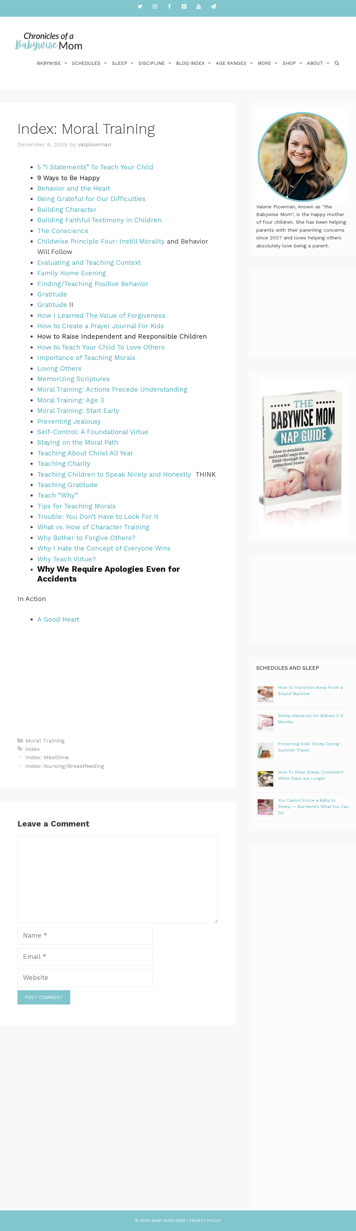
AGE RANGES (231, 63)
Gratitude (52, 294)
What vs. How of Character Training (93, 527)
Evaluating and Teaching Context (89, 263)
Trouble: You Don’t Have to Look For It (98, 517)
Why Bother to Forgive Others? (86, 538)
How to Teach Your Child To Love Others (101, 347)
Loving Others (59, 368)
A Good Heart (58, 619)
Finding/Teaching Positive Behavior (92, 284)
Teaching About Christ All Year (85, 453)
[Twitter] (140, 7)
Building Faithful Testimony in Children (99, 220)
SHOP (289, 63)
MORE (264, 63)
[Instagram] (155, 7)
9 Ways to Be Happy (68, 178)
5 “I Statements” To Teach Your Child (95, 167)
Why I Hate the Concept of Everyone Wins (104, 548)
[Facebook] (169, 7)
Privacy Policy (205, 1220)
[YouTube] (198, 7)
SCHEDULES (86, 63)
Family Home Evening (71, 273)
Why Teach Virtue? (66, 559)
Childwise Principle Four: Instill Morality (101, 241)
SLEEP (119, 63)
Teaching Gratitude (67, 485)
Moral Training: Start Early (78, 411)
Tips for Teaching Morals (76, 506)
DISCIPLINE (151, 63)
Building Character (67, 210)
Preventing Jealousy (69, 421)
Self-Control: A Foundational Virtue (92, 432)
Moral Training (45, 740)
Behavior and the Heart (73, 188)
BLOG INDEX (190, 63)
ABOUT (315, 63)
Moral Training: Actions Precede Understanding (112, 389)
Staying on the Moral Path (77, 442)
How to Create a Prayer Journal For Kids (100, 326)
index (32, 749)
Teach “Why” (57, 495)
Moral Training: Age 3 (70, 400)
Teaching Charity (63, 464)
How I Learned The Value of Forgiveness (101, 315)
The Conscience (63, 231)
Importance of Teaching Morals (86, 358)
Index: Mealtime (47, 757)
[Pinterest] (184, 7)
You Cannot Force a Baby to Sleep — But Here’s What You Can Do (313, 806)
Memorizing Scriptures (73, 379)
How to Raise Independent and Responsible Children (122, 336)
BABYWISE (49, 63)
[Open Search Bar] (337, 63)
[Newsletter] (213, 7)
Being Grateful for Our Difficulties (91, 199)
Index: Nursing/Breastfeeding (64, 766)
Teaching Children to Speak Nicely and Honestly (115, 474)
